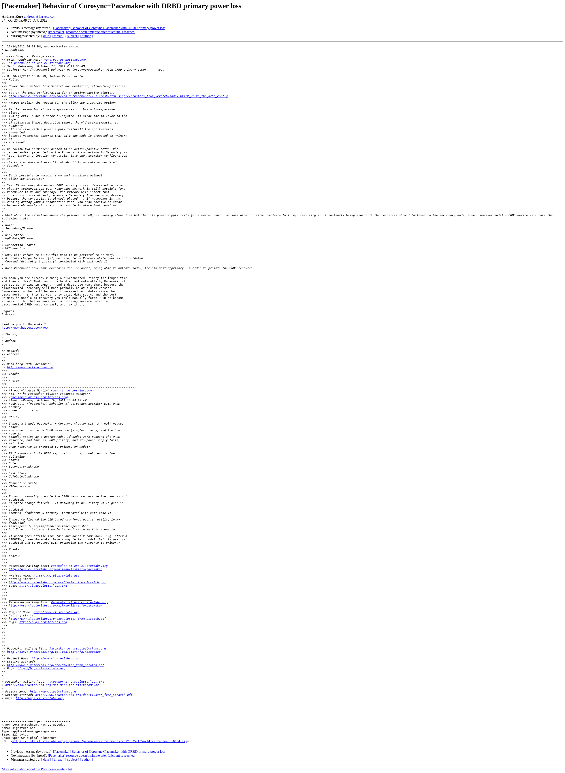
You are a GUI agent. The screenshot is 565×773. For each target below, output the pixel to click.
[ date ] (46, 36)
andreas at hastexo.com (40, 16)
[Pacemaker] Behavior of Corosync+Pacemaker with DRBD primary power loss (109, 28)
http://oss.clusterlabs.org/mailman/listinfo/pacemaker (55, 569)
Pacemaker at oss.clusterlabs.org (79, 565)
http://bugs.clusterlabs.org (43, 585)
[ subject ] (72, 36)
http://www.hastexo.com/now (25, 327)
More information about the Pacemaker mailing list (37, 769)
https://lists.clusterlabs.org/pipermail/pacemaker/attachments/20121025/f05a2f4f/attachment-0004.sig (99, 741)
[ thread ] (58, 36)
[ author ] (86, 36)
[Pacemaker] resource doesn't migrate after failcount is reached (91, 32)
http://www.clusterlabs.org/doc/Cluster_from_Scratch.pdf (57, 582)
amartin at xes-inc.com (72, 390)
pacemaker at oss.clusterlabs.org (42, 63)
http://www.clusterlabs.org (56, 575)
